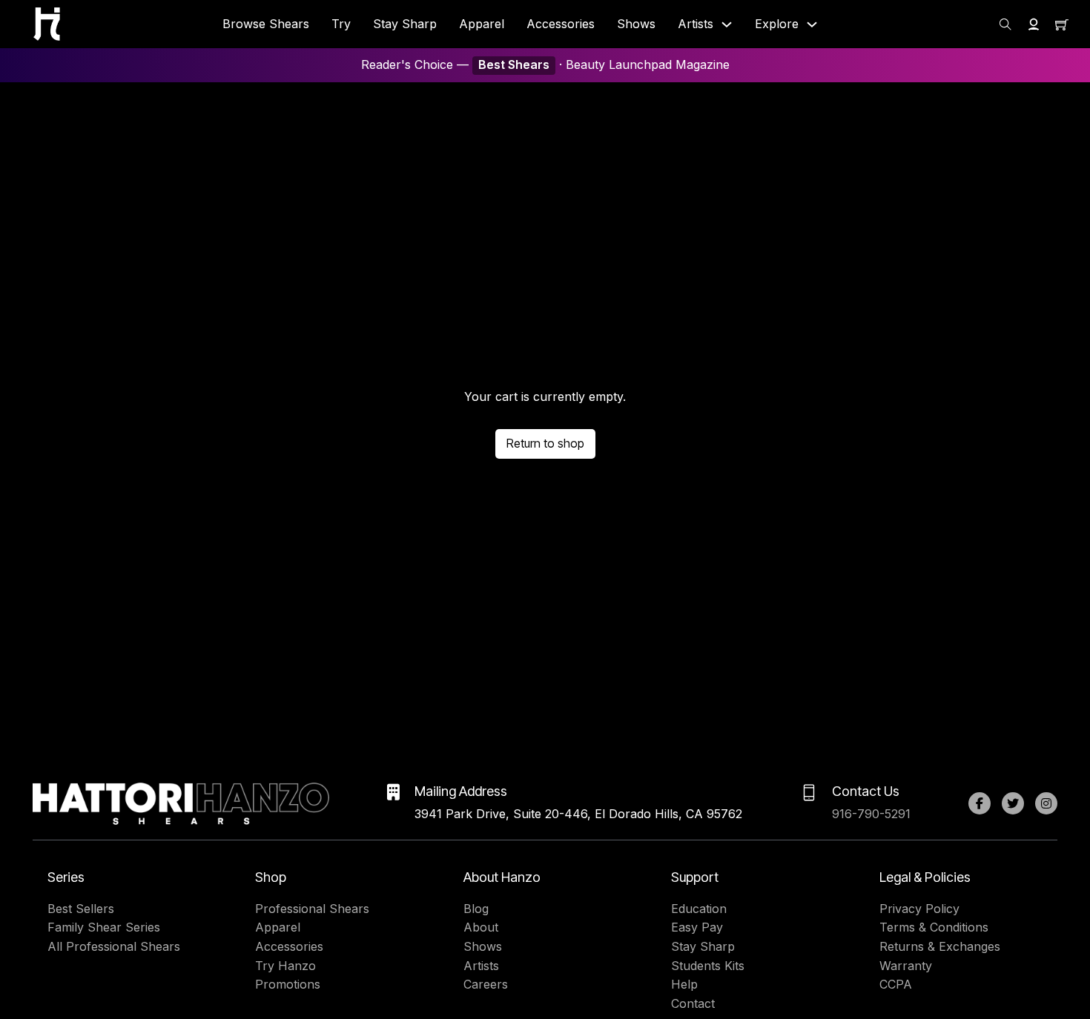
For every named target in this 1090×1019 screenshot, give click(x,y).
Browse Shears (265, 24)
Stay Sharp (405, 24)
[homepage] (46, 24)
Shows (636, 24)
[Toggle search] (1005, 24)
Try (341, 24)
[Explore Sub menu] (812, 24)
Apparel (481, 24)
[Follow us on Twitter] (1013, 803)
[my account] (1033, 24)
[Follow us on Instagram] (1046, 803)
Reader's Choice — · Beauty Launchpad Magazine (545, 64)
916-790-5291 (871, 813)
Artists (695, 24)
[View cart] (1061, 24)
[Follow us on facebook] (979, 803)
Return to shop (545, 443)
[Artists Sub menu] (727, 24)
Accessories (560, 24)
